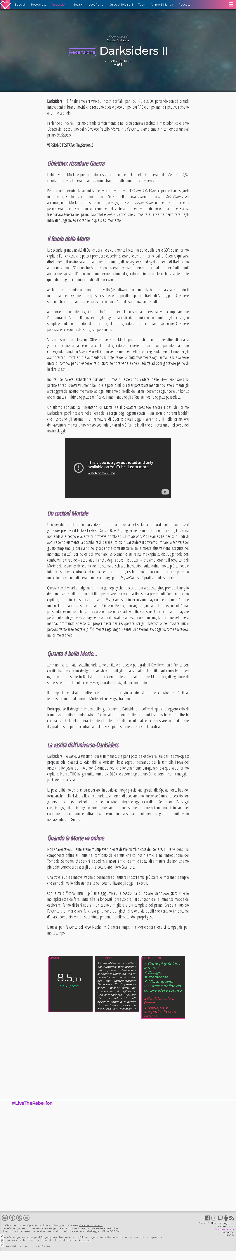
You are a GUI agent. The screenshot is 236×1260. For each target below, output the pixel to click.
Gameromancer (224, 1228)
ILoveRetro (95, 4)
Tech (141, 4)
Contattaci (227, 1231)
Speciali (20, 4)
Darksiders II (133, 50)
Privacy (229, 1234)
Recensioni (59, 4)
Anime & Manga (162, 4)
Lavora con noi (225, 1226)
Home (111, 37)
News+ (77, 4)
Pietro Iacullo (42, 1245)
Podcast (184, 4)
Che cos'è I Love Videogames (216, 1223)
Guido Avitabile (118, 40)
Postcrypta (38, 4)
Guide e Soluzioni (121, 4)
